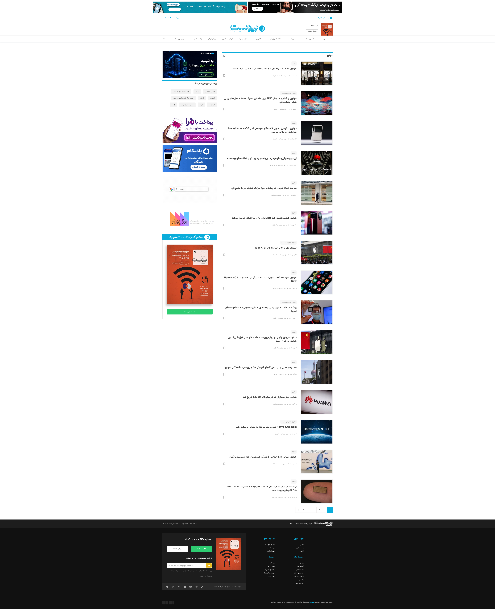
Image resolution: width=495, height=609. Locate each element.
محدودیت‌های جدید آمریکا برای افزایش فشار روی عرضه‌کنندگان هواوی (261, 367)
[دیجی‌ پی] (295, 7)
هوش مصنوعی (285, 93)
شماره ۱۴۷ (314, 26)
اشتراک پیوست (189, 311)
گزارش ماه (300, 566)
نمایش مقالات (178, 549)
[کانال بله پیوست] (200, 7)
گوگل (202, 98)
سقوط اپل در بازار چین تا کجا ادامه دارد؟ (276, 248)
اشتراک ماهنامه (312, 31)
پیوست (311, 602)
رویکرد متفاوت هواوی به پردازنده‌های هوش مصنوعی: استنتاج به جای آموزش (261, 309)
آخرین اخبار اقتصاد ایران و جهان (184, 98)
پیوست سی (271, 548)
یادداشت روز (300, 548)
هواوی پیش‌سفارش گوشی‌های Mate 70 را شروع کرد (270, 397)
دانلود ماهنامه (201, 549)
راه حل (301, 579)
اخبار (294, 63)
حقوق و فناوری (299, 576)
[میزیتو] (190, 189)
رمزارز (197, 91)
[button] (164, 39)
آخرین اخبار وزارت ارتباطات (181, 91)
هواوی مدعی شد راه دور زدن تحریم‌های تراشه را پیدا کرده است (265, 69)
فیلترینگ (212, 104)
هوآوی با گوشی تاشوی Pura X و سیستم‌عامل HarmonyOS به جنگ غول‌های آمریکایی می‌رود (262, 130)
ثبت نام (167, 17)
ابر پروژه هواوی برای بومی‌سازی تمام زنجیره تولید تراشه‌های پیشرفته (262, 158)
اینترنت (212, 98)
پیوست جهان (299, 583)
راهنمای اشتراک (323, 17)
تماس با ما (271, 566)
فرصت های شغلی (269, 573)
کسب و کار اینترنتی (187, 104)
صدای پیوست (270, 544)
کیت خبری (271, 576)
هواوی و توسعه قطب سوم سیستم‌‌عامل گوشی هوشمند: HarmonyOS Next (260, 279)
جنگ (173, 104)
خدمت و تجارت (299, 573)
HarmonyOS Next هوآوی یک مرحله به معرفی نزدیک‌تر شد (266, 427)
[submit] (209, 565)
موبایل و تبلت (286, 242)
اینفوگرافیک (271, 551)
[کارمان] (190, 218)
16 (302, 509)
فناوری (293, 93)
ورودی (302, 563)
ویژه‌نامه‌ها (271, 563)
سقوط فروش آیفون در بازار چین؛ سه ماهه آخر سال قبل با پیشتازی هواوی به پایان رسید (262, 339)
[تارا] (190, 129)
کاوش (302, 551)
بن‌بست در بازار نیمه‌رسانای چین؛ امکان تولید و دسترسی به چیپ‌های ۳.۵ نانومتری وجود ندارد (261, 488)
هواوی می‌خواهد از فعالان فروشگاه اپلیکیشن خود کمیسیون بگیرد (263, 457)
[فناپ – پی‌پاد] (190, 158)
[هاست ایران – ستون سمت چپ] (190, 64)
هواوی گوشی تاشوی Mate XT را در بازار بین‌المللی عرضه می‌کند (264, 218)
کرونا (201, 104)
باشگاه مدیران (299, 569)
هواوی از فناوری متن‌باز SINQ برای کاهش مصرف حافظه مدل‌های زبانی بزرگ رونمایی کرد (260, 100)
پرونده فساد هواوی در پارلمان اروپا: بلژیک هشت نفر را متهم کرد (264, 188)
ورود (177, 17)
